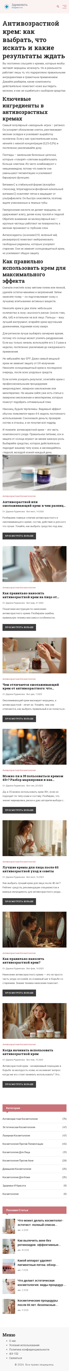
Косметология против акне (18, 1160)
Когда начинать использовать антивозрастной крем (28, 1052)
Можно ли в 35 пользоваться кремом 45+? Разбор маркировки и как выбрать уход (33, 779)
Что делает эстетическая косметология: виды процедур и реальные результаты (42, 1285)
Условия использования (24, 1345)
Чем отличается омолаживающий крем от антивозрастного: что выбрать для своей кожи (31, 688)
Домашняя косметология (17, 1168)
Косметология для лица (16, 1152)
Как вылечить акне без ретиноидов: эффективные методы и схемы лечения (38, 1245)
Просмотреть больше (19, 535)
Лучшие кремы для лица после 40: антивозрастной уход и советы (31, 869)
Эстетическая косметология (19, 1127)
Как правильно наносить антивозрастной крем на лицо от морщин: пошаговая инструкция (30, 597)
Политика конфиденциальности (29, 1349)
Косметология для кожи (16, 1177)
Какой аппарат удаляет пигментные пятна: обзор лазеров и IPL (37, 1265)
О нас (12, 1340)
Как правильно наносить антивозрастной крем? (23, 960)
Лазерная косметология (16, 1135)
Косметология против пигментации (23, 1143)
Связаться (15, 1358)
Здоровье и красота (14, 1185)
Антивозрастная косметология (19, 496)
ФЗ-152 (13, 1353)
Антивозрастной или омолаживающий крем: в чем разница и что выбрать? (34, 505)
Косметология (11, 1193)
